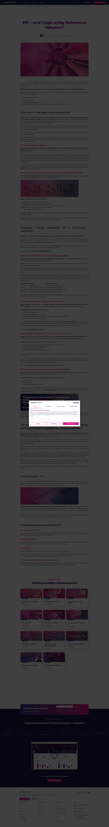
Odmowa (38, 423)
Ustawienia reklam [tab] (61, 406)
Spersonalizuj (54, 423)
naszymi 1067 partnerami (38, 411)
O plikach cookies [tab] (73, 406)
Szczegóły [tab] (48, 406)
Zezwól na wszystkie (71, 423)
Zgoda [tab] (35, 406)
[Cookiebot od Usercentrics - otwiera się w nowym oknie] (74, 403)
